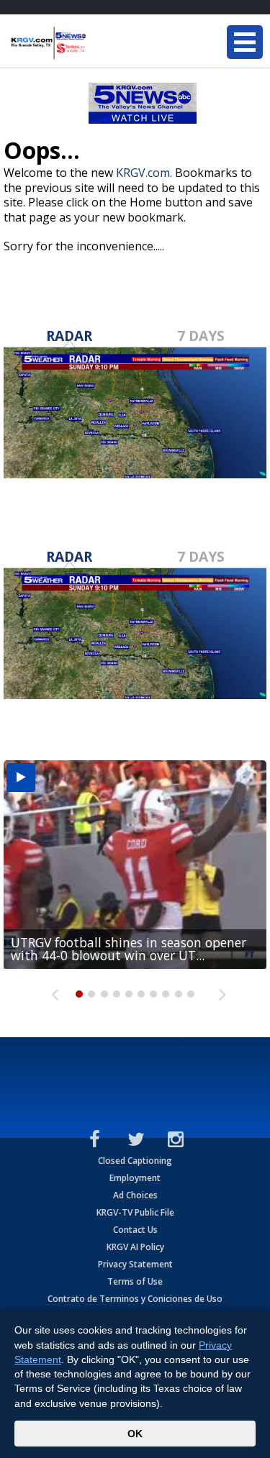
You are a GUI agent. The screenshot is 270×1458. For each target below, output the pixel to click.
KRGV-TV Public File (135, 1212)
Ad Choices (135, 1195)
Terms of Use (135, 1281)
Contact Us (135, 1230)
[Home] (97, 43)
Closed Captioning (135, 1160)
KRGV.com (143, 173)
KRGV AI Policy (135, 1247)
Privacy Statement (135, 1264)
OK (135, 1433)
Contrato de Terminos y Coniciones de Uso (135, 1299)
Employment (135, 1178)
